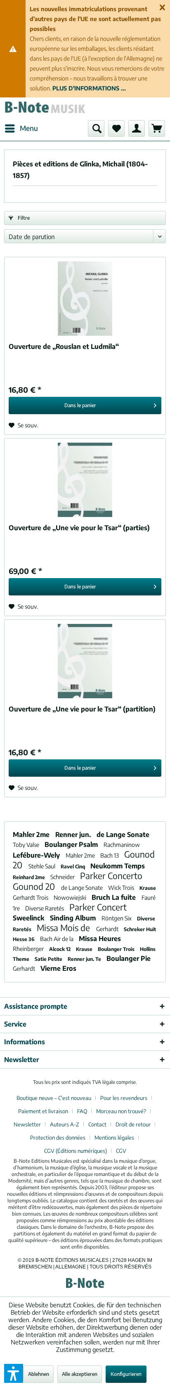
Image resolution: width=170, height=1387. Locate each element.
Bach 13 (110, 855)
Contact (97, 1124)
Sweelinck (29, 918)
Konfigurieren (126, 1374)
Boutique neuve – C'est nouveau (54, 1098)
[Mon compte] (136, 128)
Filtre (23, 218)
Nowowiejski (70, 897)
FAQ (82, 1111)
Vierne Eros (58, 968)
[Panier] (157, 128)
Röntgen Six (117, 918)
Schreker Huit (140, 929)
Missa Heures (100, 938)
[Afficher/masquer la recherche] (96, 128)
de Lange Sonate (123, 834)
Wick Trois (121, 887)
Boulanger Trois (117, 949)
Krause (147, 888)
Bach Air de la (57, 938)
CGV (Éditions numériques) (75, 1151)
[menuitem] (21, 128)
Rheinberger (29, 948)
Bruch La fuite (114, 897)
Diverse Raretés (45, 908)
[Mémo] (116, 128)
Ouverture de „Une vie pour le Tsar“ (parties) (79, 528)
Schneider (63, 876)
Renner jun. (73, 834)
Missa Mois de (64, 927)
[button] (13, 1373)
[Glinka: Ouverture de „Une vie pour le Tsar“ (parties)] (85, 480)
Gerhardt (108, 928)
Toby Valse (26, 844)
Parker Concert (98, 907)
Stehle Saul (42, 866)
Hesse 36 (24, 939)
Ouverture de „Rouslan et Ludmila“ (64, 346)
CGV (121, 1151)
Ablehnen (38, 1374)
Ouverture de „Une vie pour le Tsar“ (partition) (82, 709)
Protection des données (57, 1137)
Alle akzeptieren (79, 1374)
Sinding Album (73, 918)
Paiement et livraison (43, 1111)
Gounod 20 (35, 886)
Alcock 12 (60, 949)
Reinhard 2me (29, 877)
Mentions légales (114, 1137)
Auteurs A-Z (64, 1124)
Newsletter (27, 1124)
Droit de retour (133, 1124)
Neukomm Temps (117, 866)
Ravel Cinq (73, 866)
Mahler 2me (32, 834)
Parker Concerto (111, 875)
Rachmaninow (122, 844)
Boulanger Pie (128, 958)
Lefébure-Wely (37, 855)
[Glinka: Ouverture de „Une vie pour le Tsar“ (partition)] (85, 661)
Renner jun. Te (85, 959)
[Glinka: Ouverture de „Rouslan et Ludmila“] (85, 298)
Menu (29, 128)
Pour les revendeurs (123, 1098)
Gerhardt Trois (31, 897)
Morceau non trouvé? (121, 1111)
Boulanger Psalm (72, 844)
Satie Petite (49, 959)
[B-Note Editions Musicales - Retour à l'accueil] (44, 109)
